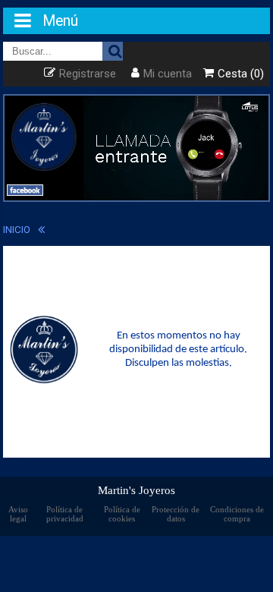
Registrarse (87, 73)
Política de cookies (122, 514)
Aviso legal (18, 514)
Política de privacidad (64, 514)
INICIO (16, 229)
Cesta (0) (241, 73)
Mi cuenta (167, 73)
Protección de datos (175, 514)
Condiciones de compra (237, 514)
